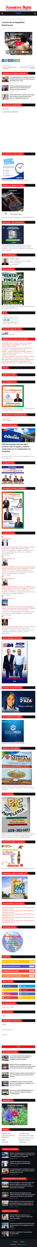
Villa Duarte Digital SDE (8, 578)
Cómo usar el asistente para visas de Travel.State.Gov (17, 348)
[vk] (27, 993)
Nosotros (15, 1241)
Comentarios (8, 420)
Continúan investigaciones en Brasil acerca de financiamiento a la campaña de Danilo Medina (22, 1225)
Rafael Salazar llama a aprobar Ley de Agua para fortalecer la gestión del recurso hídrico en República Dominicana (22, 96)
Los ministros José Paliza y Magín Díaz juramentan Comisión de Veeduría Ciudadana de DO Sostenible (20, 1057)
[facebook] (10, 986)
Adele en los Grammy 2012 (17, 961)
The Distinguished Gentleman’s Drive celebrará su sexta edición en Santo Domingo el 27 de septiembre (20, 87)
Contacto (22, 1241)
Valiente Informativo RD (8, 558)
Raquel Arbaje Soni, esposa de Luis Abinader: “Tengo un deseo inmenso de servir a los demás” (21, 1216)
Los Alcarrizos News (24, 1133)
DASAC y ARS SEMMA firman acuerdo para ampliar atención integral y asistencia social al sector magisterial (18, 567)
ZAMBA (3, 1140)
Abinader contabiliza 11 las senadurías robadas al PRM (21, 1233)
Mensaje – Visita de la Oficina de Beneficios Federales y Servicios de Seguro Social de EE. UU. (17, 352)
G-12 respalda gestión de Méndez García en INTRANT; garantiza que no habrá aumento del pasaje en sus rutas (22, 78)
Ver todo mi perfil (14, 264)
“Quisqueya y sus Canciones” (17, 976)
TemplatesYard (23, 1244)
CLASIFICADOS (22, 1142)
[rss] (10, 990)
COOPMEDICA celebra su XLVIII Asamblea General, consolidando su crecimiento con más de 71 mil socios (22, 1083)
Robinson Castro (7, 28)
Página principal (6, 1133)
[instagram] (10, 993)
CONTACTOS (5, 1142)
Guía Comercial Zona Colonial (26, 1135)
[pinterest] (27, 990)
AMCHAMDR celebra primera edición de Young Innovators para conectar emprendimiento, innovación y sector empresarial (18, 361)
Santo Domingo (7, 318)
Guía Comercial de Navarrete (25, 1138)
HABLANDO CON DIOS (24, 1140)
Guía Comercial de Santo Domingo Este (8, 1136)
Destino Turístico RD (7, 598)
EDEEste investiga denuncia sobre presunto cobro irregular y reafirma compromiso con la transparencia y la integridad (16, 447)
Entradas (6, 419)
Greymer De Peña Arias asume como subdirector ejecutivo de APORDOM (20, 1162)
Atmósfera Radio (6, 539)
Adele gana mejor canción (17, 966)
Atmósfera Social (6, 618)
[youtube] (10, 997)
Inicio (3, 19)
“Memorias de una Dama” (17, 971)
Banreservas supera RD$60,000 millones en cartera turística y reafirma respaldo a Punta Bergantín (22, 1091)
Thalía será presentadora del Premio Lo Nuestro (15, 626)
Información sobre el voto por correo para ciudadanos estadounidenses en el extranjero (17, 344)
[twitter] (27, 986)
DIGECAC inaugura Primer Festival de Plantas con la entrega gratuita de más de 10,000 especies (22, 1074)
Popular (4, 1016)
